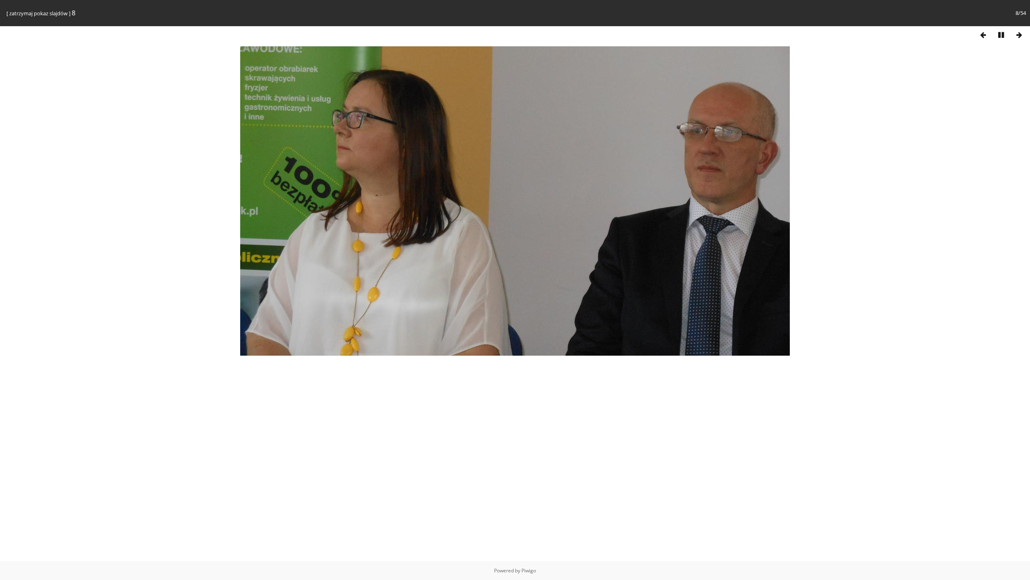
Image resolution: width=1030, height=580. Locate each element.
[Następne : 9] (1019, 34)
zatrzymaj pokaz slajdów (38, 13)
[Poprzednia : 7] (982, 34)
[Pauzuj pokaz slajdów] (1001, 34)
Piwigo (528, 570)
